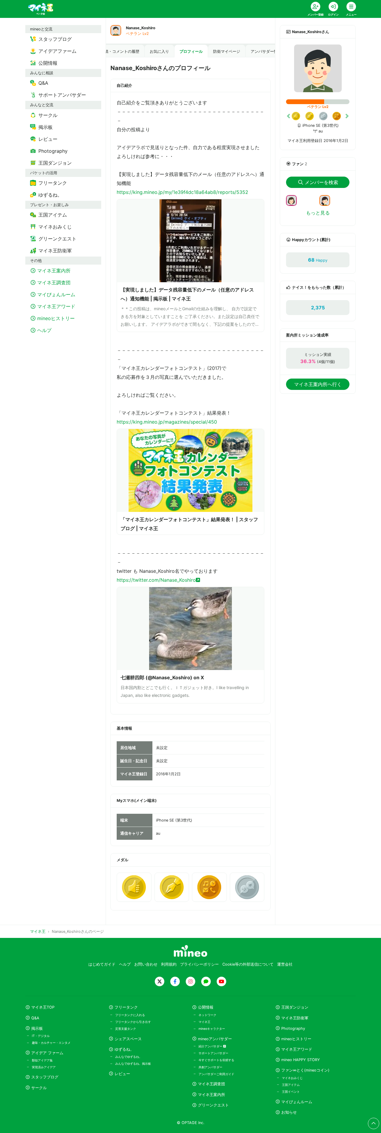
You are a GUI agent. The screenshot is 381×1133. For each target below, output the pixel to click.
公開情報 (205, 1007)
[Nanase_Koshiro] (317, 68)
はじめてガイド (101, 964)
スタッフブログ (44, 1077)
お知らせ (289, 1112)
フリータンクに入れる (130, 1015)
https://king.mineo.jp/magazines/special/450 (167, 422)
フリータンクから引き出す (133, 1022)
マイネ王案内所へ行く (318, 384)
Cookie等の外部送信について (248, 964)
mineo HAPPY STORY (300, 1060)
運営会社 (285, 964)
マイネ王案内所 (211, 1094)
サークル (39, 1088)
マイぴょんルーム (296, 1102)
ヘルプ (125, 964)
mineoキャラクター (212, 1028)
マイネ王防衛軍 (294, 1018)
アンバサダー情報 (266, 51)
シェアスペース (128, 1039)
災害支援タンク (125, 1028)
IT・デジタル (41, 1036)
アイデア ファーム (47, 1053)
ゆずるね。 (124, 1049)
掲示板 (37, 1028)
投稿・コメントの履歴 (120, 51)
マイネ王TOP (42, 1007)
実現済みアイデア (44, 1067)
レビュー (122, 1074)
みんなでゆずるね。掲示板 (133, 1063)
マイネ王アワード (296, 1049)
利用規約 (169, 964)
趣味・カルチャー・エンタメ (51, 1042)
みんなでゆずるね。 (128, 1056)
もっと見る (318, 213)
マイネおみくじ (292, 1078)
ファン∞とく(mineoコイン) (305, 1070)
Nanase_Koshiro (140, 28)
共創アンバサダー (210, 1067)
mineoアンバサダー (215, 1039)
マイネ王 (204, 1022)
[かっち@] (294, 200)
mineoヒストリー (296, 1039)
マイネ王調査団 (211, 1084)
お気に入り (159, 51)
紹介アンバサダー (211, 1046)
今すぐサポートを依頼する (216, 1060)
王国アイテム (291, 1084)
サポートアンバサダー (213, 1053)
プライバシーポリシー (199, 964)
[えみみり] (327, 200)
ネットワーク (207, 1015)
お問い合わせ (145, 964)
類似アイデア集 (42, 1060)
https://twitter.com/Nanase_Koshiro (156, 580)
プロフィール (191, 51)
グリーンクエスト (213, 1105)
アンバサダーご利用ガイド (216, 1074)
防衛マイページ (226, 51)
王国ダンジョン (294, 1007)
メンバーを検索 (321, 182)
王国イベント (291, 1091)
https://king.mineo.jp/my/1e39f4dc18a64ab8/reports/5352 (182, 192)
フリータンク (126, 1007)
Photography (293, 1028)
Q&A (35, 1018)
